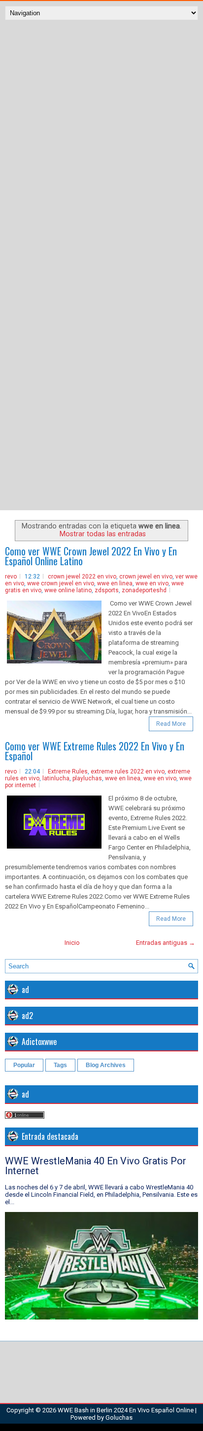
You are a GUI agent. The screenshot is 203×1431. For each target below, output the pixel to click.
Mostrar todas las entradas (103, 534)
